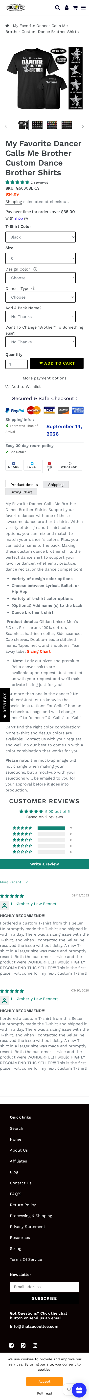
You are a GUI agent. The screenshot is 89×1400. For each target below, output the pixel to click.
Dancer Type (17, 288)
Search (16, 1128)
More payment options (45, 378)
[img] (12, 896)
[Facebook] (11, 1345)
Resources (20, 1237)
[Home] (7, 25)
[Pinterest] (23, 1345)
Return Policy (23, 1204)
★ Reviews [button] (4, 705)
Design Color (18, 269)
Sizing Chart (21, 492)
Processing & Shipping (31, 1215)
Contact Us (20, 1183)
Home (15, 1139)
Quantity (13, 354)
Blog (14, 1172)
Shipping (13, 201)
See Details (18, 452)
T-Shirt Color (18, 226)
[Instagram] (35, 1345)
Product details (24, 484)
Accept (44, 1381)
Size (9, 247)
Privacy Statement (27, 1226)
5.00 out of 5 (57, 811)
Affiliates (18, 1161)
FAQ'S (15, 1194)
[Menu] (83, 7)
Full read (44, 1393)
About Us (19, 1150)
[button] (17, 182)
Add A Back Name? (23, 308)
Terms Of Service (26, 1259)
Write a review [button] (44, 864)
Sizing (15, 1248)
